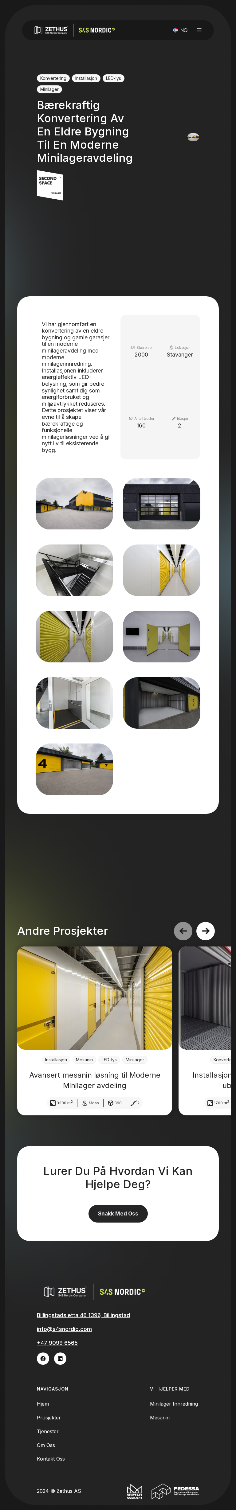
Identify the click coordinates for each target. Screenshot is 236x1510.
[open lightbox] (74, 503)
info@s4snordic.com (64, 1329)
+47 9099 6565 (57, 1343)
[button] (180, 30)
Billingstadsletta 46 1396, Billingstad (83, 1315)
